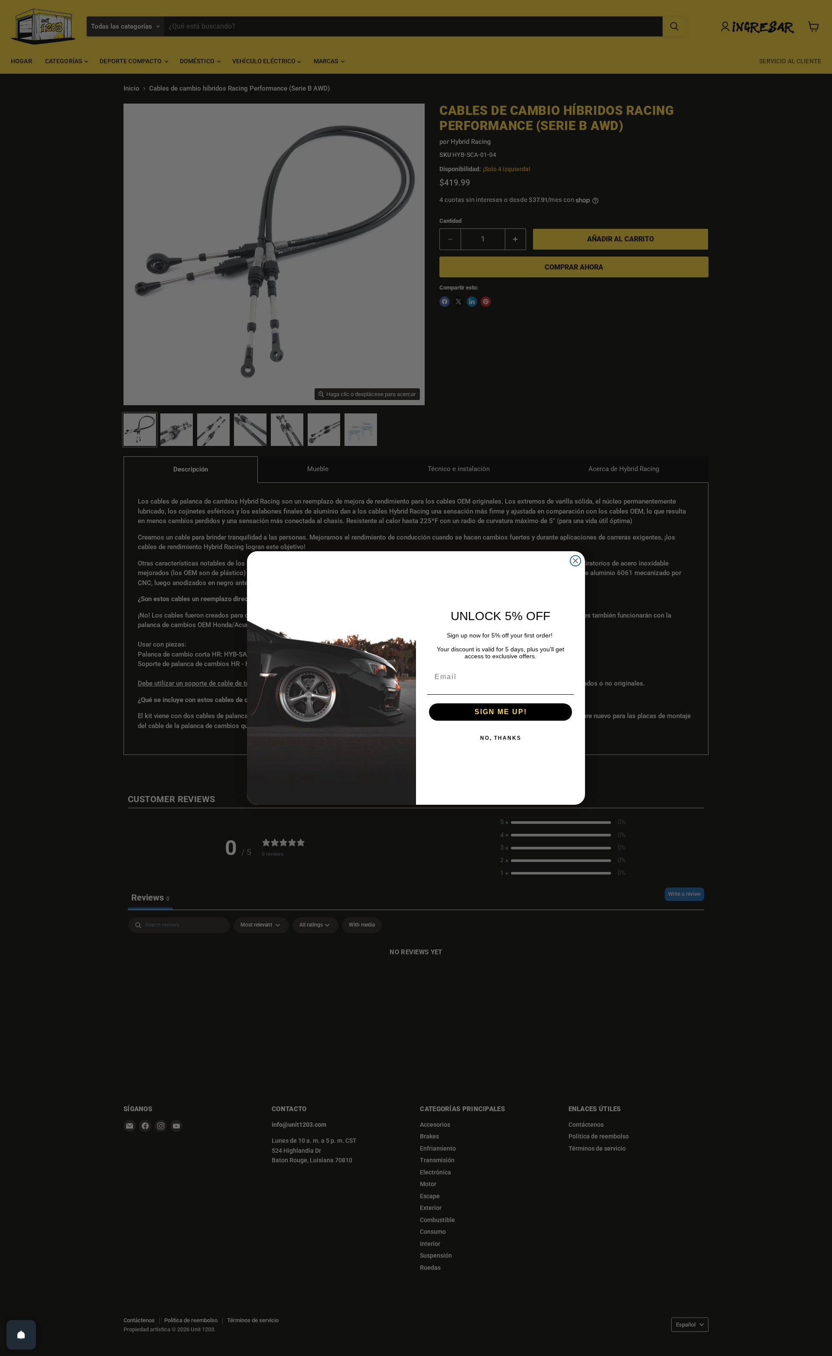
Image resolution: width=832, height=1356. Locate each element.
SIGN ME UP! (500, 711)
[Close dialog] (575, 561)
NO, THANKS (500, 738)
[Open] (21, 1334)
